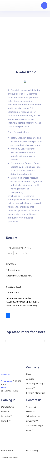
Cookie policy (7, 450)
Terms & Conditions (9, 458)
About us (30, 379)
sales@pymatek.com (9, 391)
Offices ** (30, 411)
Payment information (35, 393)
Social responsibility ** (36, 383)
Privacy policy (32, 450)
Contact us (31, 407)
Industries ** (6, 416)
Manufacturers (7, 407)
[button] (5, 341)
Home (28, 374)
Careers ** (30, 388)
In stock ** (6, 421)
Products (5, 411)
